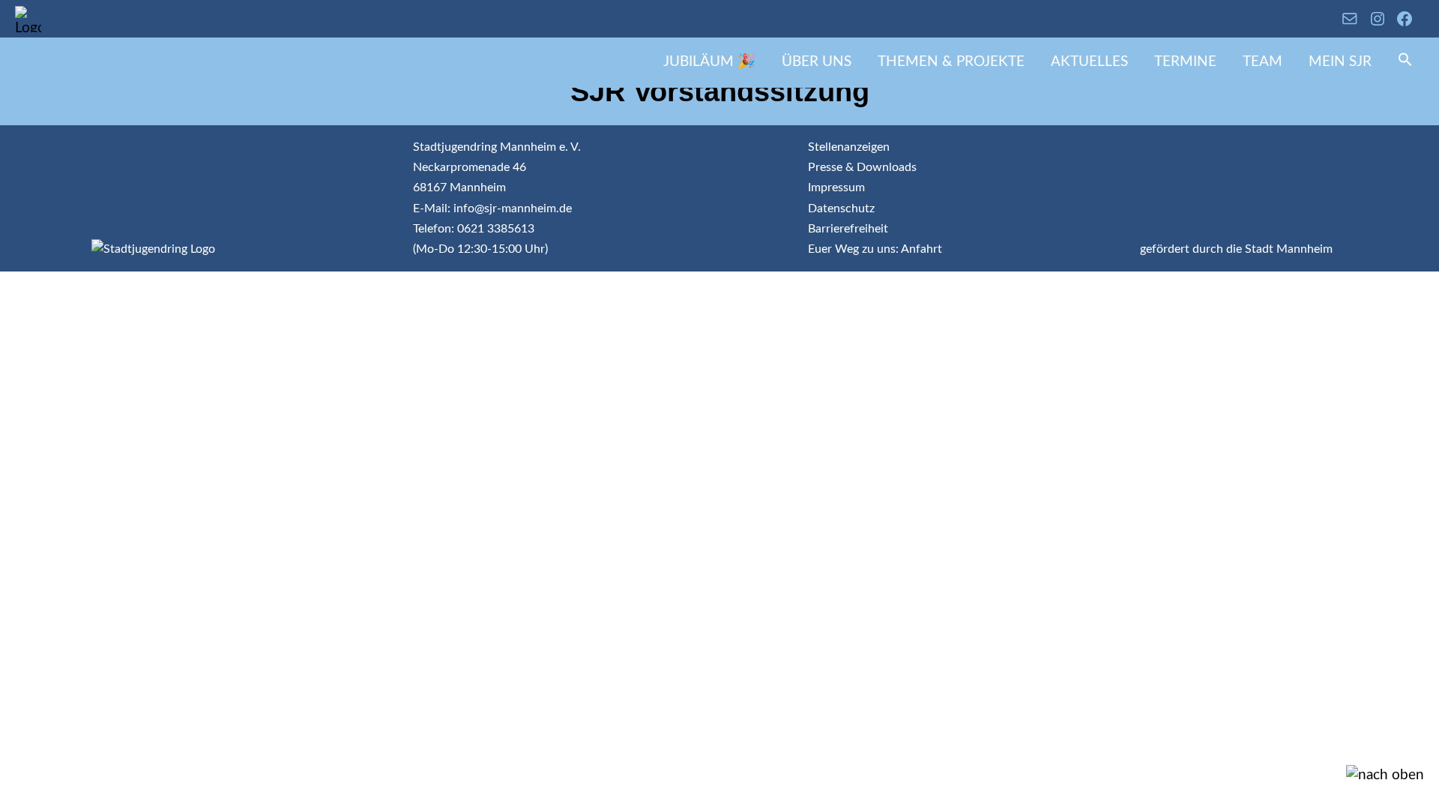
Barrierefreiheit (848, 229)
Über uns (816, 62)
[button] (1405, 63)
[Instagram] (1378, 19)
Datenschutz (841, 208)
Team (1262, 62)
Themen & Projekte (951, 62)
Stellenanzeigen (849, 147)
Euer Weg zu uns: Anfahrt (875, 249)
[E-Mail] (1350, 18)
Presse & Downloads (862, 167)
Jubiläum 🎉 (709, 62)
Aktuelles (1089, 62)
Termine (1185, 62)
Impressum (836, 188)
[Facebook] (1405, 19)
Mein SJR (1340, 62)
